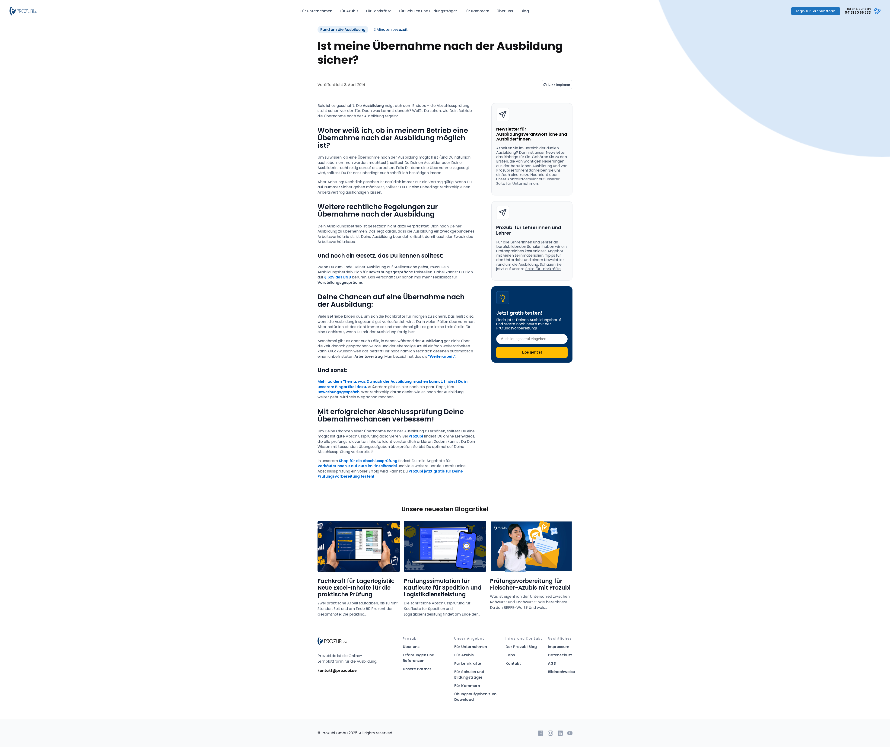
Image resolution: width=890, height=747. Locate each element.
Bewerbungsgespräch (338, 392)
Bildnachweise (561, 671)
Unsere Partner (417, 669)
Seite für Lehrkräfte (543, 268)
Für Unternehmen (316, 11)
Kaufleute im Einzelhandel (372, 466)
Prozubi (416, 436)
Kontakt (513, 663)
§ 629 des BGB (337, 277)
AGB (552, 663)
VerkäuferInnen (332, 466)
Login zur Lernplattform (815, 11)
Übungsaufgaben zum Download (475, 696)
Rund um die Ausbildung (343, 29)
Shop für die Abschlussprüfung (368, 460)
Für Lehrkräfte (378, 11)
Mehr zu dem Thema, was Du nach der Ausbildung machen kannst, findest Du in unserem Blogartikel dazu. (393, 384)
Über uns (505, 11)
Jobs (510, 655)
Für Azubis (349, 11)
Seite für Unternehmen (517, 183)
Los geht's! (532, 352)
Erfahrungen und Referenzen (418, 657)
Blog (525, 11)
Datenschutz (560, 655)
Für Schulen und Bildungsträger (428, 11)
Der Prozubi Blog (521, 646)
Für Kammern (476, 11)
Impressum (558, 646)
